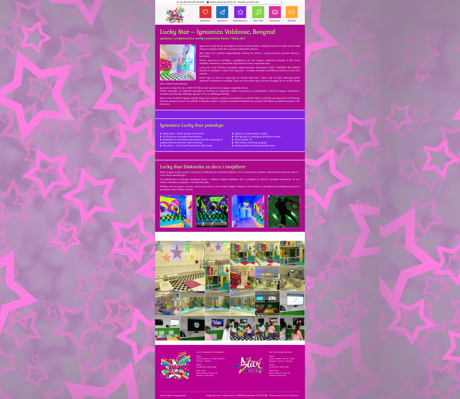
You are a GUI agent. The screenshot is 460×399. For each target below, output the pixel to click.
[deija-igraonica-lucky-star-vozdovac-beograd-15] (292, 303)
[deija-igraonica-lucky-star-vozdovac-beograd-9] (292, 278)
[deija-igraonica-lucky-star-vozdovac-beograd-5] (292, 253)
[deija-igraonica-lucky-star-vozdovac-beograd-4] (267, 253)
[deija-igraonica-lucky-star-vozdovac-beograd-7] (242, 278)
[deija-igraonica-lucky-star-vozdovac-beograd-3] (242, 253)
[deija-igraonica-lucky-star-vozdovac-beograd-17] (192, 328)
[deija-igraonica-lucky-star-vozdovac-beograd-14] (267, 303)
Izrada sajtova (167, 395)
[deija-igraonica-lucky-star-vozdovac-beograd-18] (217, 328)
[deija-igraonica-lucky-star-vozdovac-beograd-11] (192, 303)
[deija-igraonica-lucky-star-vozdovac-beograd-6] (217, 278)
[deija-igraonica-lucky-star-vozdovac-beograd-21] (292, 328)
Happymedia (180, 395)
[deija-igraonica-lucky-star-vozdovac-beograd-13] (242, 303)
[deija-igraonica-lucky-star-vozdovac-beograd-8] (267, 278)
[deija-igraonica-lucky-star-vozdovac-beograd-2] (217, 253)
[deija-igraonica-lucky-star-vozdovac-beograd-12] (217, 303)
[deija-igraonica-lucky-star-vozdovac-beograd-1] (180, 266)
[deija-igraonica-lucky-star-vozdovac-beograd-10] (167, 303)
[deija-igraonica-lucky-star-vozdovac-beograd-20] (267, 328)
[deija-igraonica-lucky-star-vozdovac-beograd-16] (167, 328)
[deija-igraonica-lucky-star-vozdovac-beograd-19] (242, 328)
